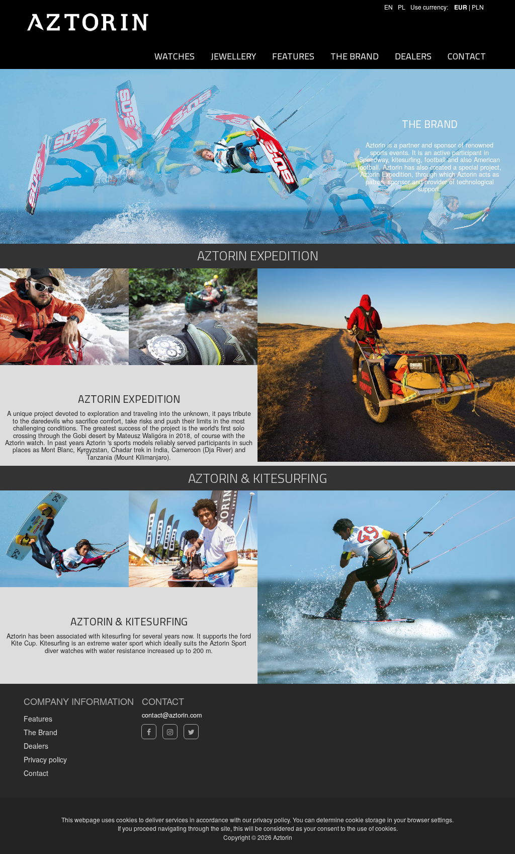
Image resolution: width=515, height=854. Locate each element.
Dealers (36, 746)
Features (38, 719)
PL (401, 7)
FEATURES (293, 56)
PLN (478, 7)
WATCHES (174, 56)
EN (388, 7)
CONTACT (467, 56)
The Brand (40, 732)
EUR (460, 7)
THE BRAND (354, 56)
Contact (36, 773)
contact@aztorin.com (172, 715)
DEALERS (413, 56)
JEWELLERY (233, 56)
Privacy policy (45, 759)
